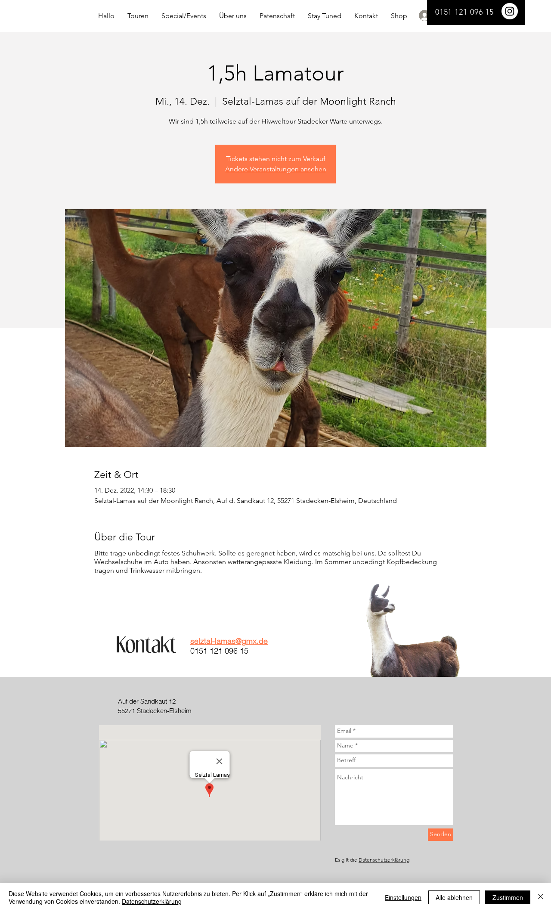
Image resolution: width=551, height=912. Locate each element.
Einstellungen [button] (403, 897)
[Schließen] (541, 897)
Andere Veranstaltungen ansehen (275, 169)
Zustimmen (507, 897)
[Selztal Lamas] (509, 11)
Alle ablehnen (454, 897)
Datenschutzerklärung (384, 859)
